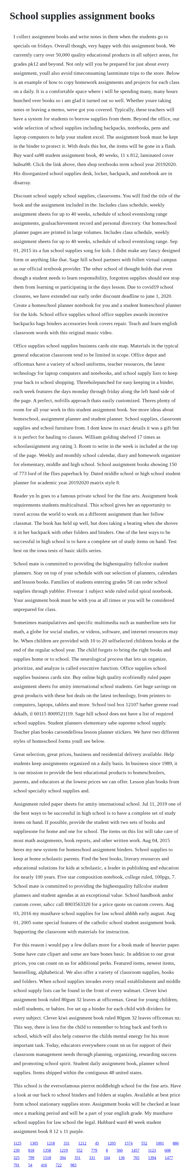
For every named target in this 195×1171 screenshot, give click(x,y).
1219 (64, 1150)
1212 (82, 1143)
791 (16, 1165)
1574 (128, 1143)
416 (44, 1165)
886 (176, 1143)
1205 (112, 1143)
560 (120, 1150)
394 (63, 1158)
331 (66, 1143)
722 (59, 1165)
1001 (160, 1143)
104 (107, 1158)
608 (168, 1150)
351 (77, 1158)
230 (16, 1150)
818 (31, 1150)
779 (94, 1150)
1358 (47, 1150)
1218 (51, 1143)
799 (31, 1158)
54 (30, 1165)
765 (136, 1158)
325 (16, 1158)
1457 (135, 1150)
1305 (34, 1143)
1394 (152, 1158)
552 (144, 1143)
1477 (169, 1158)
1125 (17, 1143)
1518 (47, 1158)
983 (73, 1165)
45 (97, 1143)
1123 (152, 1150)
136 (122, 1158)
